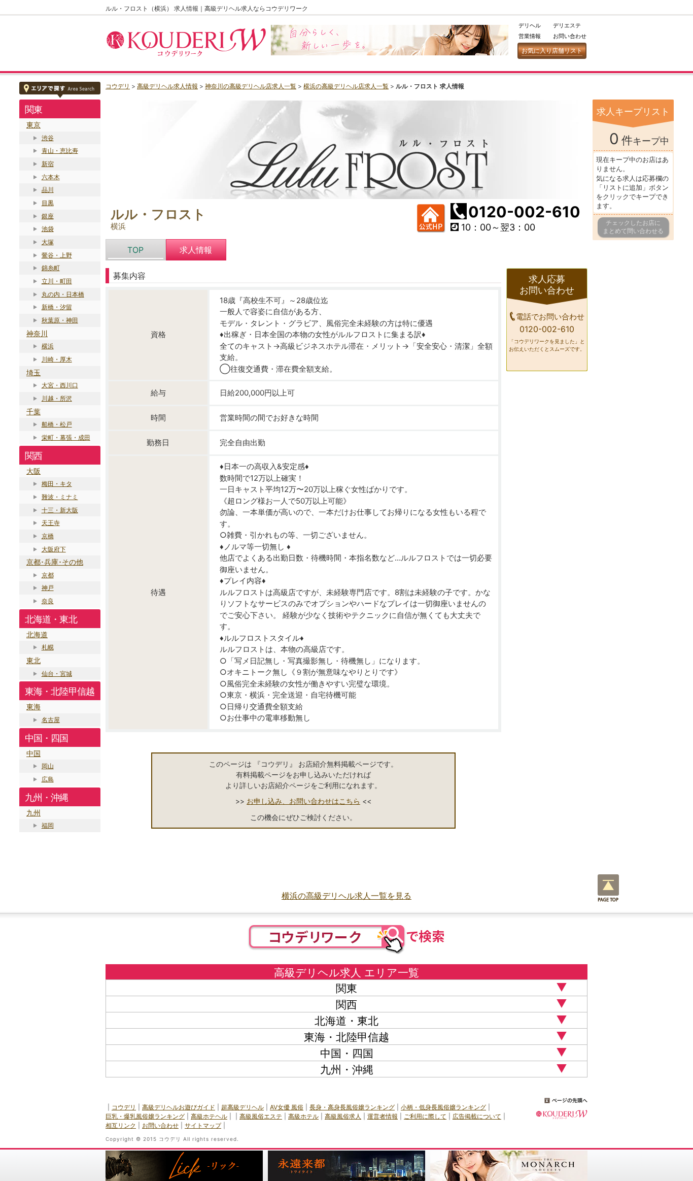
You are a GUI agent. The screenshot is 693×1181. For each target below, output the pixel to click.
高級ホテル (303, 1116)
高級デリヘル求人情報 (167, 86)
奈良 (48, 601)
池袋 (48, 229)
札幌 (48, 647)
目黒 (48, 203)
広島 (48, 779)
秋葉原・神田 (60, 320)
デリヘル (529, 25)
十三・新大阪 (60, 510)
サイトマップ (203, 1125)
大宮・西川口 (60, 385)
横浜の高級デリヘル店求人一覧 (346, 86)
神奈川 (37, 333)
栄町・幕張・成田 (66, 437)
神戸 (48, 588)
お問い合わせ (569, 36)
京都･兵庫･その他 (54, 561)
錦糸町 (51, 268)
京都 (48, 575)
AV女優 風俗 (286, 1107)
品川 (48, 189)
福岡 (48, 825)
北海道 (37, 634)
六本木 (51, 177)
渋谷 (48, 138)
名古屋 (51, 720)
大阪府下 (54, 549)
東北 (33, 660)
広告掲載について (477, 1116)
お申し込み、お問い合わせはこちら (303, 801)
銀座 (48, 216)
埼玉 (33, 372)
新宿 (48, 164)
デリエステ (567, 25)
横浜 (48, 346)
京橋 (48, 536)
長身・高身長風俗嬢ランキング (352, 1107)
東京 (33, 124)
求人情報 (196, 250)
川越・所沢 (57, 398)
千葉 (33, 411)
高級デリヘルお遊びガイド (178, 1107)
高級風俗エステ (260, 1116)
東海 (33, 706)
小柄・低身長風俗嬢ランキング (443, 1107)
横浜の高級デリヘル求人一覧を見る (346, 896)
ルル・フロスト (158, 214)
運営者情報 (382, 1116)
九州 (33, 812)
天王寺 (51, 523)
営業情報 (529, 36)
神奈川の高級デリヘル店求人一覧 (250, 86)
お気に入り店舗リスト (552, 50)
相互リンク (121, 1125)
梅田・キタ (57, 483)
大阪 (33, 471)
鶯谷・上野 (57, 255)
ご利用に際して (425, 1116)
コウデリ (118, 86)
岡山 (48, 766)
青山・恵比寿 (60, 150)
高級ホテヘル (209, 1116)
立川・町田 (57, 281)
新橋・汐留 (57, 307)
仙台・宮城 (57, 673)
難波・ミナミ (60, 497)
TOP (135, 250)
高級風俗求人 (343, 1116)
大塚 (48, 242)
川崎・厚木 (57, 359)
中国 (33, 753)
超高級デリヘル (242, 1107)
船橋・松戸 (57, 424)
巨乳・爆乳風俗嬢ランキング (145, 1116)
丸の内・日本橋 (63, 294)
